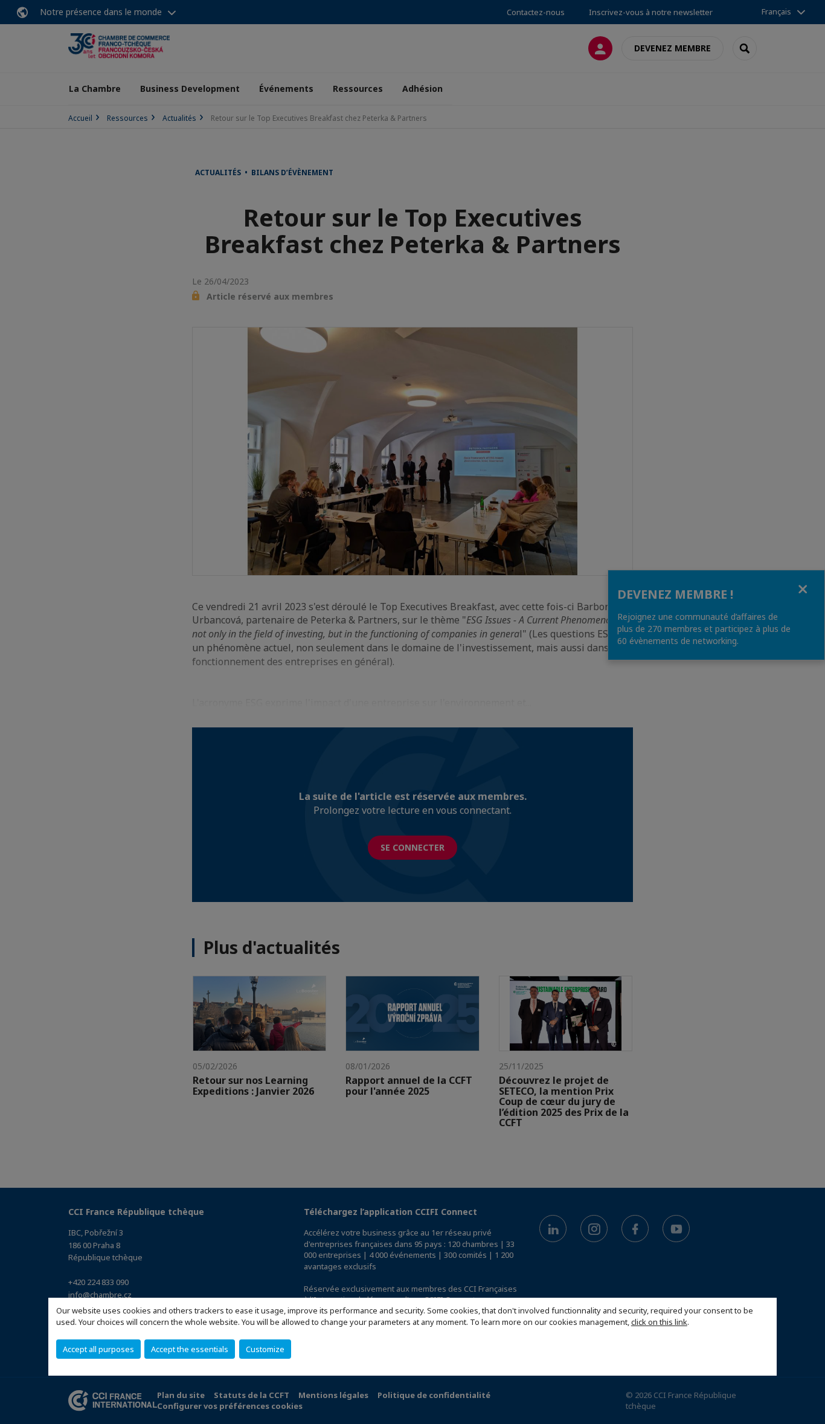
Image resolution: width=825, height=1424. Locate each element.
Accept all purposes (98, 1349)
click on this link (659, 1321)
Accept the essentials (189, 1349)
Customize (265, 1349)
